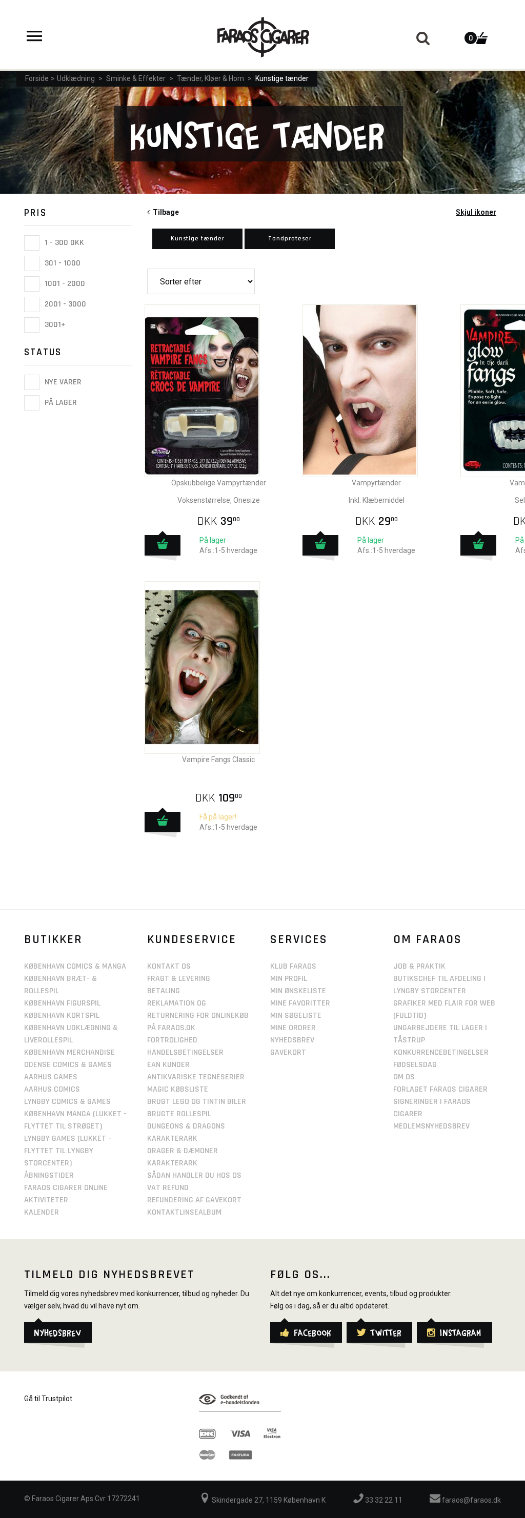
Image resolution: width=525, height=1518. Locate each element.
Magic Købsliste (177, 1089)
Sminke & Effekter (136, 78)
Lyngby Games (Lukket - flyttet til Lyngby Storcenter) (67, 1150)
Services (299, 939)
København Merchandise (69, 1052)
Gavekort (288, 1052)
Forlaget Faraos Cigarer (440, 1089)
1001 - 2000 (64, 283)
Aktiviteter (46, 1200)
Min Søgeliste (295, 1015)
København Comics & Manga (75, 966)
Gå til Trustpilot (48, 1398)
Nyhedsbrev (292, 1040)
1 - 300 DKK (63, 242)
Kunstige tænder (282, 78)
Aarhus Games (50, 1077)
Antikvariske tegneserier (196, 1077)
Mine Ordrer (293, 1027)
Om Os (404, 1077)
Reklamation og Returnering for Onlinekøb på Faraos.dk (198, 1015)
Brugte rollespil (179, 1114)
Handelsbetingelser (185, 1052)
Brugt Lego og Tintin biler (196, 1101)
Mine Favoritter (300, 1003)
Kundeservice (191, 939)
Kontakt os (169, 966)
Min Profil (288, 978)
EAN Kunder (168, 1064)
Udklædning (76, 78)
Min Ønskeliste (298, 991)
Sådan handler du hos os (194, 1175)
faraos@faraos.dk (470, 1500)
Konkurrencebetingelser (441, 1052)
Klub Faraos (293, 966)
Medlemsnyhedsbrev (431, 1126)
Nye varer (62, 382)
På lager (60, 403)
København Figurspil (62, 1003)
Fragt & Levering (178, 978)
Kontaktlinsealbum (184, 1212)
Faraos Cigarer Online (66, 1187)
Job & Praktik (419, 966)
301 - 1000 (61, 263)
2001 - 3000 (64, 304)
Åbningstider (49, 1175)
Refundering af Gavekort (194, 1200)
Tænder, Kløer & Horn (210, 78)
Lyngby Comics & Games (67, 1101)
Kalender (41, 1212)
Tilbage (164, 212)
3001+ (54, 324)
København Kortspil (61, 1015)
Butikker (53, 939)
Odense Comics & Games (68, 1064)
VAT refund (168, 1187)
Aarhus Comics (52, 1089)
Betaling (163, 991)
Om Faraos (427, 939)
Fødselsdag (415, 1064)
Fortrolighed (172, 1040)
